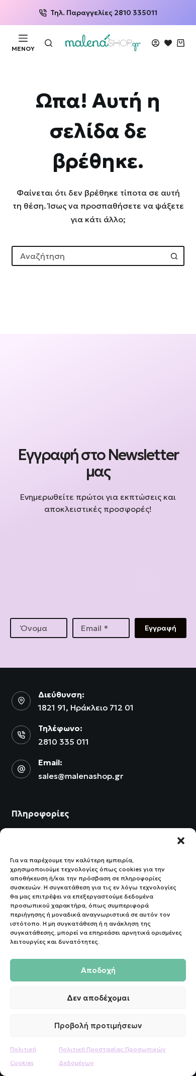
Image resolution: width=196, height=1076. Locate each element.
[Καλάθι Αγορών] (180, 43)
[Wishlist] (168, 43)
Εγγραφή (160, 628)
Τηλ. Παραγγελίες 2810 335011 (103, 12)
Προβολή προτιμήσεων (98, 1025)
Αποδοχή (98, 970)
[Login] (155, 43)
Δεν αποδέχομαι (98, 998)
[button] (181, 841)
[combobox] (89, 256)
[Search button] (174, 256)
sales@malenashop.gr (80, 776)
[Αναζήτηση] (48, 43)
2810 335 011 (63, 742)
